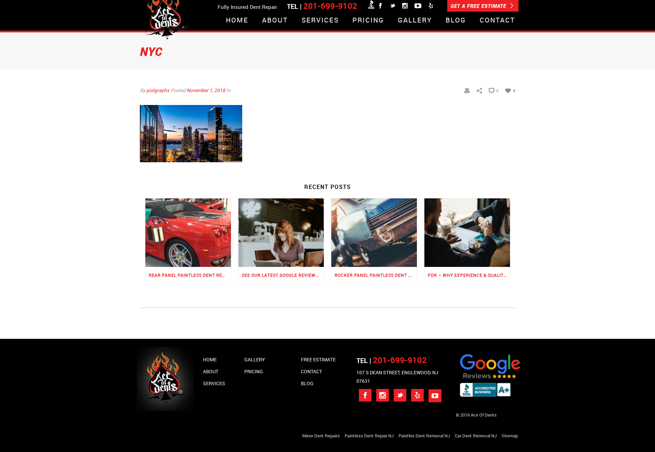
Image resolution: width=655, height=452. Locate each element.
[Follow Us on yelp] (417, 395)
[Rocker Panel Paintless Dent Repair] (374, 232)
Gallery (415, 21)
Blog (456, 21)
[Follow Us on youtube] (434, 395)
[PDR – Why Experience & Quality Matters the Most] (467, 232)
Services (320, 21)
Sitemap (509, 435)
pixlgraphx (157, 90)
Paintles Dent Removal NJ (424, 435)
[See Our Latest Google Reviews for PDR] (281, 232)
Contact (497, 21)
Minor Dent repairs (321, 435)
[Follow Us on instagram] (382, 395)
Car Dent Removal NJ (476, 435)
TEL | (391, 360)
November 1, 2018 (206, 90)
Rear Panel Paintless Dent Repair (190, 275)
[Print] (467, 90)
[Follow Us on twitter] (400, 395)
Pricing (368, 21)
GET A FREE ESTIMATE (479, 5)
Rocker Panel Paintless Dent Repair (376, 275)
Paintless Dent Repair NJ (369, 435)
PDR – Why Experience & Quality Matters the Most (469, 275)
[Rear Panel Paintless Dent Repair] (188, 232)
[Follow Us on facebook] (365, 395)
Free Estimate (318, 359)
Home (237, 21)
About (275, 21)
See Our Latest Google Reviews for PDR (283, 275)
